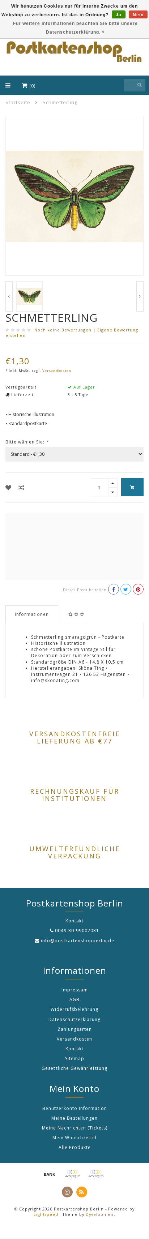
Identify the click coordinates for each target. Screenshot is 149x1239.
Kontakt (74, 1049)
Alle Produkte (75, 1147)
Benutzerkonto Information (74, 1108)
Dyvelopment (100, 1214)
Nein (138, 14)
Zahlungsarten (75, 1029)
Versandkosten (56, 370)
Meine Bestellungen (74, 1118)
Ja (119, 14)
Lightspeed (46, 1214)
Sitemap (74, 1058)
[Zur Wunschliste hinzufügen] (8, 488)
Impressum (74, 990)
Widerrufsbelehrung (74, 1009)
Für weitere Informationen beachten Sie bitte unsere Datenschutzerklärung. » (75, 28)
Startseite (17, 102)
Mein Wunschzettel (74, 1138)
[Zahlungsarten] (50, 1174)
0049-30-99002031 (77, 930)
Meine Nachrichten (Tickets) (74, 1128)
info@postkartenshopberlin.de (77, 941)
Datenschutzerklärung (74, 1019)
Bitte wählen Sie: (27, 442)
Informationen (32, 614)
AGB (74, 999)
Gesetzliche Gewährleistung (74, 1068)
